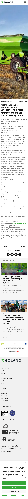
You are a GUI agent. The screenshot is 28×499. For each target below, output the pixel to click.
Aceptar (14, 483)
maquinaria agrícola (19, 223)
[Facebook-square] (6, 419)
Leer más (5, 295)
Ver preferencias (14, 491)
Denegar (14, 487)
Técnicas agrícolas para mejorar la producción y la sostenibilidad (12, 279)
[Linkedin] (3, 419)
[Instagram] (10, 419)
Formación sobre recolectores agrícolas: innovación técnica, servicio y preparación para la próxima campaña (13, 317)
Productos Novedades (6, 101)
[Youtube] (13, 419)
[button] (25, 463)
